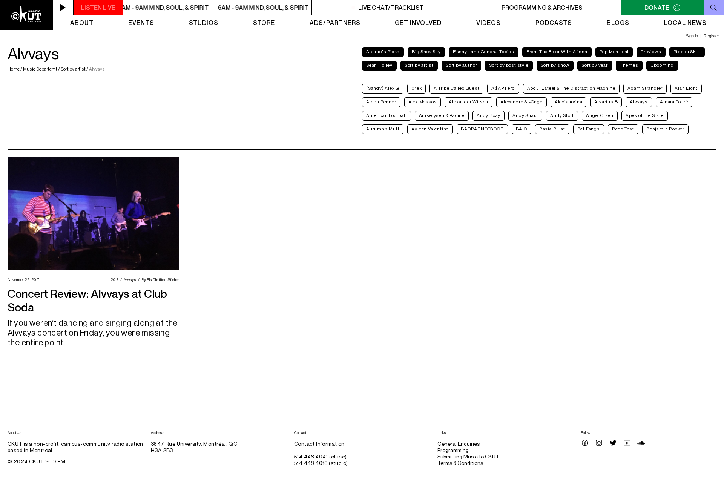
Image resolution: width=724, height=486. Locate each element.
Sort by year (594, 65)
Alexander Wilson (468, 101)
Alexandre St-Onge (521, 101)
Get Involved (418, 22)
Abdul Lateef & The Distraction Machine (571, 88)
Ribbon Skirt (687, 51)
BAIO (521, 129)
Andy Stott (562, 115)
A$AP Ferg (503, 88)
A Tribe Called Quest (456, 88)
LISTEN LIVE (98, 7)
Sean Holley (379, 65)
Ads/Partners (335, 22)
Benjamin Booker (665, 129)
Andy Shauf (525, 115)
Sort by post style (508, 65)
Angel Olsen (600, 115)
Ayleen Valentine (430, 129)
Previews (651, 51)
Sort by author (461, 65)
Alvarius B (606, 101)
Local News (685, 22)
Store (264, 22)
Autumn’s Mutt (382, 129)
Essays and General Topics (483, 51)
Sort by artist (73, 69)
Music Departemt (40, 69)
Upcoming (662, 65)
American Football (386, 115)
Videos (488, 22)
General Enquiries (458, 443)
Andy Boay (488, 115)
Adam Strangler (645, 88)
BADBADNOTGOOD (482, 129)
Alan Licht (686, 88)
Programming (453, 450)
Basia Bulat (552, 129)
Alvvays (639, 101)
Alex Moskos (422, 101)
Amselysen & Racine (442, 115)
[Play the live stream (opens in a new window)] (63, 7)
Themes (629, 65)
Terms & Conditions (460, 463)
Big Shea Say (426, 51)
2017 (113, 279)
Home (14, 69)
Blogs (618, 22)
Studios (203, 22)
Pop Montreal (614, 51)
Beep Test (623, 129)
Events (141, 22)
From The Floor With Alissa (556, 51)
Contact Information (319, 443)
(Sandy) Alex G (382, 88)
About (82, 22)
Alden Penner (381, 101)
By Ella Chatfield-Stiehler (159, 279)
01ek (416, 88)
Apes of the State (645, 115)
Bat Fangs (588, 129)
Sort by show (555, 65)
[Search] (714, 7)
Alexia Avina (569, 101)
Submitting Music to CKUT (468, 456)
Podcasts (553, 22)
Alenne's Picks (383, 51)
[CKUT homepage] (26, 15)
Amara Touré (674, 101)
